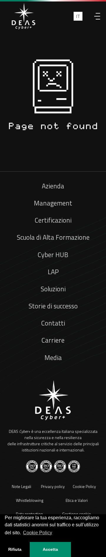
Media (53, 358)
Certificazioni (53, 220)
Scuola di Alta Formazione (53, 237)
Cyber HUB (53, 255)
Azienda (53, 186)
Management (53, 203)
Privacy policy (53, 486)
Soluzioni (53, 289)
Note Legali (21, 486)
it (78, 16)
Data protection (29, 514)
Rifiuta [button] (14, 549)
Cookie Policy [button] (37, 532)
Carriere (53, 340)
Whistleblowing (29, 500)
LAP (53, 272)
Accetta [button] (50, 549)
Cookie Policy (84, 486)
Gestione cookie (76, 514)
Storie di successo (53, 306)
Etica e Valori (77, 500)
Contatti (53, 323)
